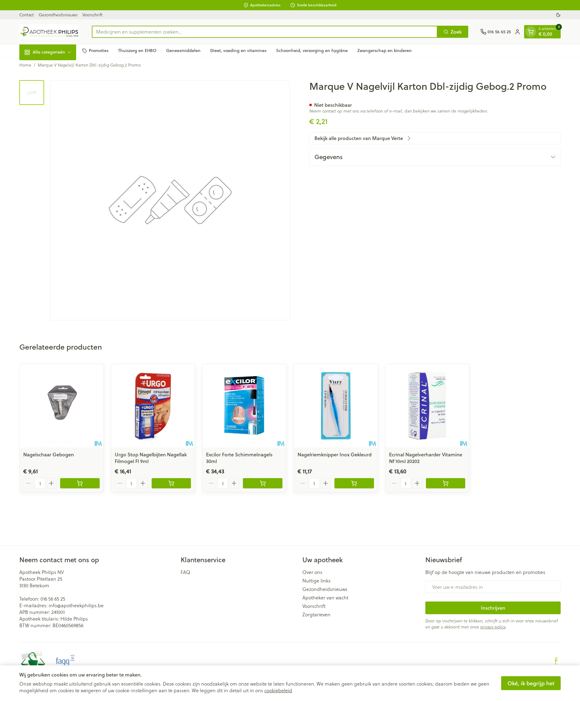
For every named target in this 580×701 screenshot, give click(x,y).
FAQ (185, 572)
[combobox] (264, 32)
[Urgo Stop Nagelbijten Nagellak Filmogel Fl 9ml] (153, 406)
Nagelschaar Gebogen (48, 454)
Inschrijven (493, 607)
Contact (26, 14)
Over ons (312, 572)
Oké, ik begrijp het (530, 683)
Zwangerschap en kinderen (384, 50)
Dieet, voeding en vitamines (238, 50)
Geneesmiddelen (183, 50)
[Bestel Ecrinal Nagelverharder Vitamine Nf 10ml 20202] (446, 483)
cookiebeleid (278, 690)
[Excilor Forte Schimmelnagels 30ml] (244, 406)
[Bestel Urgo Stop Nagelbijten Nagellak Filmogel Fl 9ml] (171, 483)
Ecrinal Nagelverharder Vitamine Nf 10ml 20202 (425, 458)
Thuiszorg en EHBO (137, 50)
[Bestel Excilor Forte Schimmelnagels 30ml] (262, 483)
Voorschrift (92, 14)
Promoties (98, 50)
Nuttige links (316, 580)
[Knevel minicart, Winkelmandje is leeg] (530, 31)
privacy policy (492, 627)
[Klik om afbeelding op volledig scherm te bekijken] (170, 200)
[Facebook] (556, 661)
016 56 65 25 (52, 598)
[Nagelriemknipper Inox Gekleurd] (336, 406)
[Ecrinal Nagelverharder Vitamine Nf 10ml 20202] (427, 406)
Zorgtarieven (316, 614)
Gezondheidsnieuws (58, 14)
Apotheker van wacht (325, 597)
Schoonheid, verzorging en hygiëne (312, 50)
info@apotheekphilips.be (76, 605)
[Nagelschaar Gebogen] (61, 406)
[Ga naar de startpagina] (49, 31)
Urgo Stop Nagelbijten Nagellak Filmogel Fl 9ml (151, 458)
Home (25, 65)
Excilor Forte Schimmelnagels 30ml (239, 458)
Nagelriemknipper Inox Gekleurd (335, 454)
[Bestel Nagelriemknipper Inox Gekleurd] (354, 483)
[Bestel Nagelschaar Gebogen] (80, 483)
